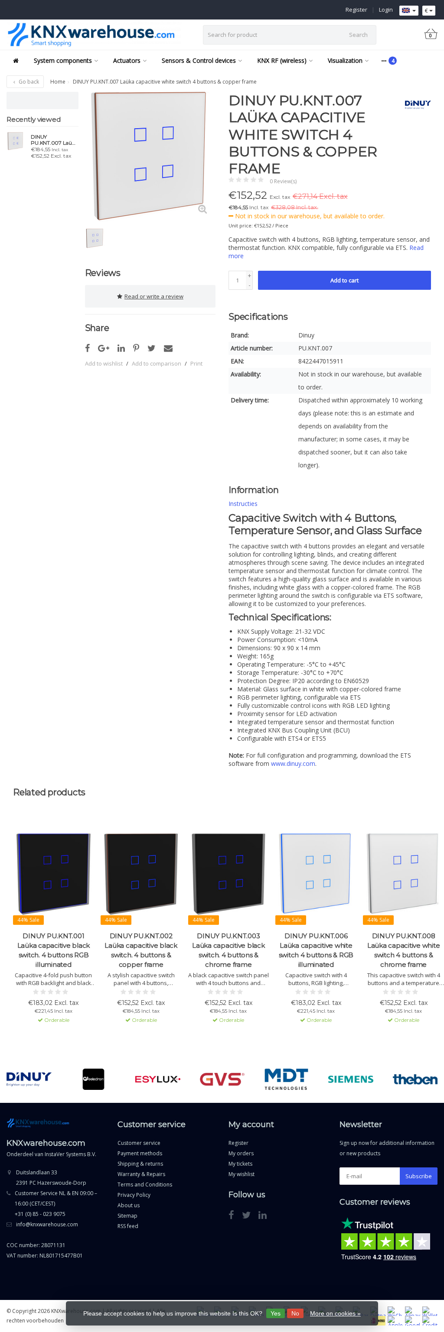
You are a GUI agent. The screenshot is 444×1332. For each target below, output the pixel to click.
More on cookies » (335, 1313)
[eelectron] (93, 1079)
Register (356, 9)
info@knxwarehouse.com (47, 1224)
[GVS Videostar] (222, 1079)
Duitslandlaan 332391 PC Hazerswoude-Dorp (51, 1177)
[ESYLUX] (157, 1079)
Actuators (126, 60)
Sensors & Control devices (199, 60)
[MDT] (286, 1079)
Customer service (139, 1143)
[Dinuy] (414, 105)
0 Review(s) (283, 181)
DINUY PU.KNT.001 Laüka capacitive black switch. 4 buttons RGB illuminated (53, 950)
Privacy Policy (134, 1195)
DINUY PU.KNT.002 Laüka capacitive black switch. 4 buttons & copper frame (140, 950)
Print (196, 363)
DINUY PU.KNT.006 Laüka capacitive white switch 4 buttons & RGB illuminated (316, 950)
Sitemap (127, 1215)
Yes (276, 1313)
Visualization (345, 60)
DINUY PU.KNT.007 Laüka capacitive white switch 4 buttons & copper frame (54, 140)
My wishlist (242, 1174)
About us (129, 1205)
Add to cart (344, 280)
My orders (241, 1153)
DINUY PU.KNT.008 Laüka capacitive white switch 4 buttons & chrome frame (403, 950)
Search (358, 35)
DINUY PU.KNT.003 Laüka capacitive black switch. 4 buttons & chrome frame (228, 950)
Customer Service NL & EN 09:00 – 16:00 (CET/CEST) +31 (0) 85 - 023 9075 (56, 1203)
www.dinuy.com (293, 763)
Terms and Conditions (145, 1184)
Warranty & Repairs (141, 1174)
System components (63, 60)
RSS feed (128, 1226)
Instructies (243, 503)
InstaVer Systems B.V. (70, 1154)
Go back (28, 81)
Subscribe (418, 1176)
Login (386, 9)
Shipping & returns (140, 1163)
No (295, 1313)
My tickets (240, 1163)
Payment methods (140, 1153)
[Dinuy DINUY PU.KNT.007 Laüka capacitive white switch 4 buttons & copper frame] (15, 141)
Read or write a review (153, 296)
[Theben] (415, 1079)
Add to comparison (156, 363)
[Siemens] (350, 1079)
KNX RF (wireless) (282, 60)
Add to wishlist (104, 363)
